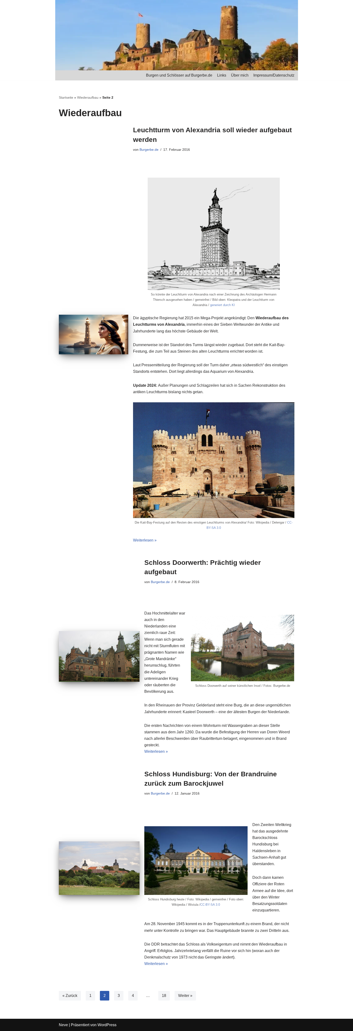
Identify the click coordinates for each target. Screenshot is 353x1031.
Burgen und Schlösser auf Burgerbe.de (179, 75)
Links (221, 75)
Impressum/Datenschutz (273, 75)
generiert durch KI (222, 305)
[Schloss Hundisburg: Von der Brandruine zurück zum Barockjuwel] (99, 868)
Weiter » (185, 996)
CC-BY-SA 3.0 (210, 904)
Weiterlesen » (145, 540)
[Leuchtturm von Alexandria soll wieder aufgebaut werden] (93, 334)
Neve (63, 1025)
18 (164, 996)
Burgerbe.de (149, 149)
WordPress (106, 1025)
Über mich (240, 75)
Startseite (66, 97)
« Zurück (69, 996)
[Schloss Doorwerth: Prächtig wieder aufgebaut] (99, 656)
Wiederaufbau (87, 97)
